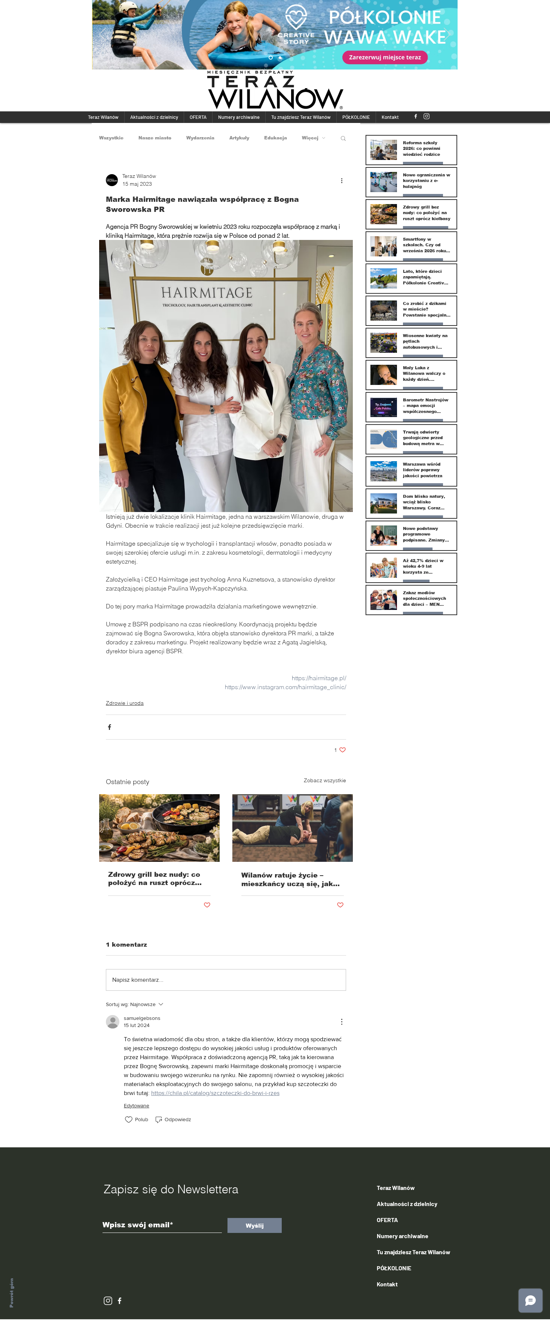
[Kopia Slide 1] (271, 58)
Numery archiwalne (402, 1235)
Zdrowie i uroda (125, 703)
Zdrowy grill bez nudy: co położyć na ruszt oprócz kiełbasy (154, 879)
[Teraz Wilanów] (416, 116)
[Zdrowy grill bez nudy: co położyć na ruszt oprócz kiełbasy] (159, 828)
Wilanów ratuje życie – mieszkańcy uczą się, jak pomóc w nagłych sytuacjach (287, 880)
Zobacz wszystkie (325, 780)
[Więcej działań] (341, 180)
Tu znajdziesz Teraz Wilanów (413, 1251)
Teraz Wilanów (396, 1187)
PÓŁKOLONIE (394, 1267)
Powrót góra (11, 1293)
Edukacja (275, 138)
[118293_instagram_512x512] (427, 116)
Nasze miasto (154, 138)
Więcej (310, 138)
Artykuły (239, 138)
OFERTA (387, 1219)
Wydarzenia (200, 138)
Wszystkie (111, 138)
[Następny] (447, 35)
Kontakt (387, 1283)
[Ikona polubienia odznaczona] (129, 1119)
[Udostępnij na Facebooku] (109, 727)
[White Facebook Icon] (119, 1300)
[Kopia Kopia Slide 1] (280, 57)
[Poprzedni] (102, 35)
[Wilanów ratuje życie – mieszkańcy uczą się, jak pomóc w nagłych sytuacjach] (292, 828)
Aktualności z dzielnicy (407, 1203)
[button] (343, 138)
